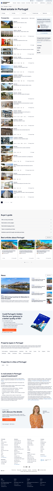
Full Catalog (3, 463)
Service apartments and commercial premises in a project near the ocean (23, 103)
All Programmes (3, 457)
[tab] (24, 262)
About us (41, 440)
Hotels (30, 351)
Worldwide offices (43, 442)
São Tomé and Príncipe (4, 450)
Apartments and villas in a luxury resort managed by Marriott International (22, 77)
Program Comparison (30, 440)
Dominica (2, 447)
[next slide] (31, 262)
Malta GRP (16, 450)
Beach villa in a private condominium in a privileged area (23, 156)
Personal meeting (43, 456)
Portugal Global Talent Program (19, 458)
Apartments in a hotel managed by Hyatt (20, 67)
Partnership (42, 449)
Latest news (49, 275)
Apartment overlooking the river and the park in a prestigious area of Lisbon (22, 112)
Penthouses (4, 353)
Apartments (21, 351)
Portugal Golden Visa (17, 440)
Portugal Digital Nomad (17, 457)
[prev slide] (21, 262)
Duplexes (43, 351)
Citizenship (14, 2)
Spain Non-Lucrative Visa (18, 453)
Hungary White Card (17, 447)
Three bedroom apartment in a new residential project (23, 58)
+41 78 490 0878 (44, 33)
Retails (9, 353)
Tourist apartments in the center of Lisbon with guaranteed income (24, 193)
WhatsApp (43, 2)
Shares (20, 353)
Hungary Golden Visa (17, 442)
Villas (26, 351)
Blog (28, 446)
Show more (49, 237)
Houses (35, 351)
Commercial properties (27, 353)
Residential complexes (13, 351)
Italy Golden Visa (16, 460)
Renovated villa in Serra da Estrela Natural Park (22, 129)
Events (41, 450)
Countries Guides (3, 462)
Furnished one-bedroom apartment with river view (22, 174)
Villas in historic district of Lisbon (19, 120)
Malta (2, 440)
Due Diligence (42, 443)
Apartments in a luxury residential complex (21, 138)
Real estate (5, 6)
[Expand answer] (51, 220)
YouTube (28, 450)
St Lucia (2, 446)
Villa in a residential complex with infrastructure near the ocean (23, 166)
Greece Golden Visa (17, 443)
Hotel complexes (5, 351)
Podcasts (28, 449)
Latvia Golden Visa (17, 446)
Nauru (2, 451)
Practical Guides (29, 443)
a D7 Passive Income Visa (35, 380)
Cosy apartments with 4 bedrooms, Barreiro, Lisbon (22, 85)
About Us (36, 2)
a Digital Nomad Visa (45, 380)
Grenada (2, 443)
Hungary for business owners (19, 449)
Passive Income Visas (30, 458)
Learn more (39, 42)
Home (2, 6)
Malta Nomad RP (17, 451)
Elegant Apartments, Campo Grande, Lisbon (21, 31)
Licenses (41, 446)
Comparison (23, 2)
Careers (41, 451)
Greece (15, 454)
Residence (18, 2)
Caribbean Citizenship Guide (31, 461)
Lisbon (3, 365)
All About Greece (30, 462)
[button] (9, 250)
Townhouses (14, 353)
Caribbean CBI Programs (31, 454)
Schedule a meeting (9, 419)
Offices (48, 351)
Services (41, 447)
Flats (39, 351)
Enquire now (44, 30)
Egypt (2, 454)
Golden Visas (29, 455)
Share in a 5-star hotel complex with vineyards (21, 94)
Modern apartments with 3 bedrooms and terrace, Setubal (23, 49)
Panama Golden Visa (17, 461)
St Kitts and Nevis (4, 442)
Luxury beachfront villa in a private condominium (22, 147)
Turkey (2, 453)
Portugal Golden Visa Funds (31, 459)
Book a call (49, 2)
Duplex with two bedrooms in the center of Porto (22, 183)
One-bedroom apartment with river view (20, 40)
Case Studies (28, 2)
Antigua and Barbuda (4, 444)
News (28, 447)
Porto (7, 365)
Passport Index (29, 442)
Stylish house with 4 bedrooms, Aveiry (20, 22)
